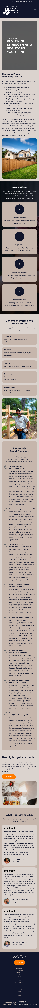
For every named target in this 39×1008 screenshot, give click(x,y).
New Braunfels (19, 972)
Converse (19, 984)
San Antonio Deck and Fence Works (9, 1003)
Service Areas (19, 968)
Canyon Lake (19, 986)
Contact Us (19, 962)
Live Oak (19, 993)
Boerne (19, 991)
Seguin (19, 976)
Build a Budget (9, 776)
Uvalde (19, 995)
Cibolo (19, 980)
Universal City (19, 989)
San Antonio (19, 970)
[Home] (11, 10)
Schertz (20, 974)
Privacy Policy (32, 1004)
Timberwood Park (19, 982)
